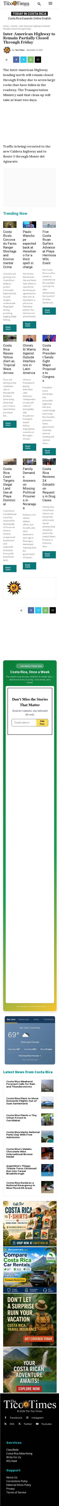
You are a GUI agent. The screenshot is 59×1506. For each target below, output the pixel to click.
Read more (8, 328)
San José (11, 1019)
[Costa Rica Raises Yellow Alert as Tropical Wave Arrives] (10, 338)
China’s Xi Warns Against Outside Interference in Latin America (29, 359)
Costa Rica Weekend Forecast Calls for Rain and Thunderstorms (20, 1084)
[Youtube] (37, 1424)
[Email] (38, 59)
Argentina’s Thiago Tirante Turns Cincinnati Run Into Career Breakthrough (21, 1169)
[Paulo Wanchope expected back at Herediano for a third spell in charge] (29, 224)
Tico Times (19, 50)
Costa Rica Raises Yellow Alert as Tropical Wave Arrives (9, 359)
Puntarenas (49, 1019)
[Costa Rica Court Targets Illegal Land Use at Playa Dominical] (10, 461)
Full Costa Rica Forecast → (30, 1056)
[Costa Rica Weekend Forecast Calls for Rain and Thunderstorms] (47, 1086)
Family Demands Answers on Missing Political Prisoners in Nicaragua (29, 488)
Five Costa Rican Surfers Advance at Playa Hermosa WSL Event (49, 247)
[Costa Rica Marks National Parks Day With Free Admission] (47, 1136)
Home (6, 26)
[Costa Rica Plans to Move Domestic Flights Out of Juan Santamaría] (47, 1103)
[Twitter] (23, 59)
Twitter (28, 1423)
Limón (36, 1019)
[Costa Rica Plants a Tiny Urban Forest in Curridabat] (47, 1119)
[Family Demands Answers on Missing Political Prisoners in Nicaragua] (29, 461)
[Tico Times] (7, 50)
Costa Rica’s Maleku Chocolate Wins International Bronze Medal (19, 1153)
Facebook (16, 1417)
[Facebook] (16, 59)
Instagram (37, 1417)
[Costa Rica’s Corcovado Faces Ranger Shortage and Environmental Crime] (10, 224)
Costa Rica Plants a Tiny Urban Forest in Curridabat (21, 1118)
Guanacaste (23, 1019)
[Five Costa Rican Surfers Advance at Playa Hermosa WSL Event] (49, 224)
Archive (14, 26)
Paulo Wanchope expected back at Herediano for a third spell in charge (29, 249)
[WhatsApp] (31, 59)
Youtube (46, 1423)
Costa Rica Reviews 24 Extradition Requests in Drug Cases (48, 484)
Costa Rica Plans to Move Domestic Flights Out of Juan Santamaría (22, 1101)
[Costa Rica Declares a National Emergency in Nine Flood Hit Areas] (47, 1187)
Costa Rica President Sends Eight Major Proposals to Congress (49, 363)
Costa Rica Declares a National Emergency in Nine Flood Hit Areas (20, 1185)
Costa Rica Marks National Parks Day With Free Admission (23, 1135)
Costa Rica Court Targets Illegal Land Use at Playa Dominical (9, 486)
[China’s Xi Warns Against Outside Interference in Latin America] (29, 338)
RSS (12, 1423)
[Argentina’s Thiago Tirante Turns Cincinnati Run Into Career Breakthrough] (47, 1170)
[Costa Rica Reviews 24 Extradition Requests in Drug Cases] (49, 461)
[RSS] (5, 1424)
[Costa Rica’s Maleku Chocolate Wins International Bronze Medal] (47, 1153)
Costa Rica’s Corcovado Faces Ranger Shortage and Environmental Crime (10, 249)
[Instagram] (27, 1417)
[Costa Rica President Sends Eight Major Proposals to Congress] (49, 338)
